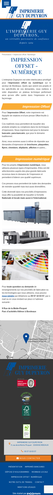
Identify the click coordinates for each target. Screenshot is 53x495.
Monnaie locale (40, 472)
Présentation (7, 55)
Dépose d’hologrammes (17, 472)
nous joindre (8, 296)
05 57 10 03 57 (30, 451)
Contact (39, 482)
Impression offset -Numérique (26, 477)
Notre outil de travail (20, 482)
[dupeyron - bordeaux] (26, 12)
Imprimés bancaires (35, 467)
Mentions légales (27, 487)
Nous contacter (30, 458)
